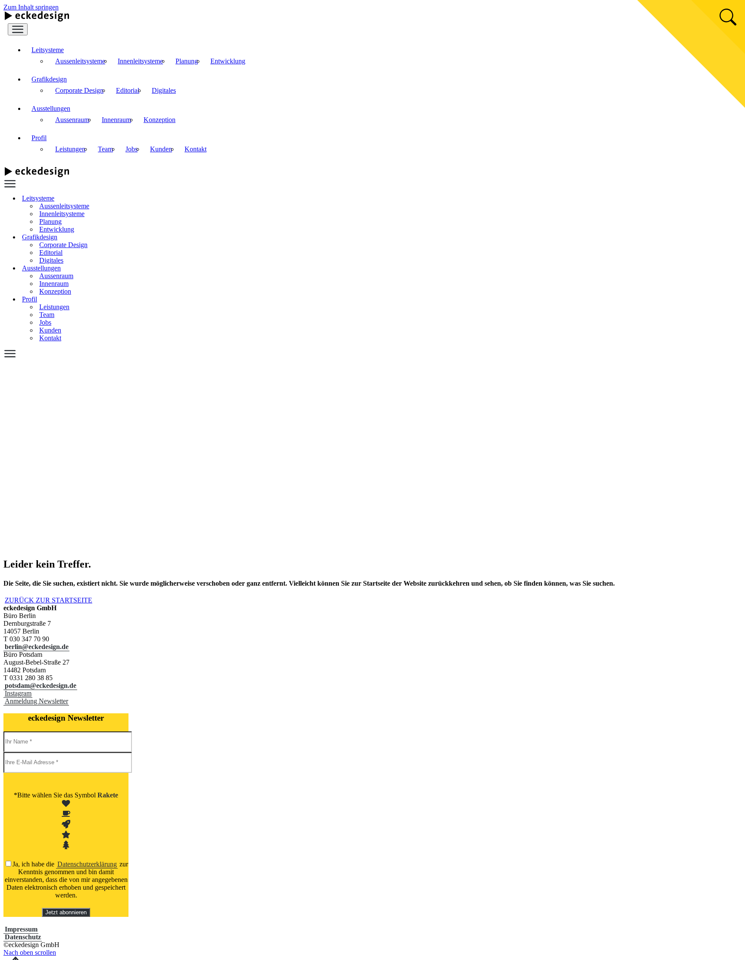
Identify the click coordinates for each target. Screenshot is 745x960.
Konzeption (159, 119)
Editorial (127, 90)
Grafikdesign (49, 79)
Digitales (164, 90)
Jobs (131, 149)
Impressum (21, 929)
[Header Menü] (18, 29)
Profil (39, 137)
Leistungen (70, 149)
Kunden (161, 149)
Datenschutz (23, 937)
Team (105, 149)
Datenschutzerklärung (87, 864)
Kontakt (196, 149)
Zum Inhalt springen (31, 7)
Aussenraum (72, 119)
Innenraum (116, 119)
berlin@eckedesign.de (37, 646)
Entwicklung (227, 61)
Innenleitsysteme (140, 61)
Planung (186, 61)
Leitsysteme (47, 49)
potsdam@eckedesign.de (40, 685)
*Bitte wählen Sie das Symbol (66, 795)
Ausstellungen (50, 108)
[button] (36, 700)
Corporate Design (79, 90)
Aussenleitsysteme (80, 61)
